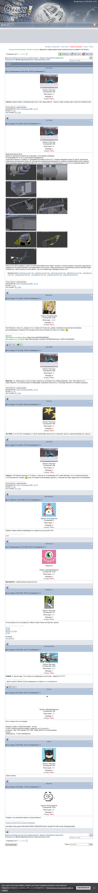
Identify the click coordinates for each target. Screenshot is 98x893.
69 (40, 593)
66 (40, 445)
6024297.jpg (39, 273)
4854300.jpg (71, 273)
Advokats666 (49, 646)
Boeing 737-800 (11, 631)
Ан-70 (18, 60)
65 (40, 404)
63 (40, 298)
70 (40, 650)
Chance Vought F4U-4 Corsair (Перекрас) (20, 823)
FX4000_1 (49, 590)
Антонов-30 (10, 638)
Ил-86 (8, 629)
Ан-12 (8, 628)
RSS (90, 47)
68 (45, 547)
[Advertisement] (49, 36)
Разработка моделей (54, 58)
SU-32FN (49, 68)
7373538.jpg (35, 275)
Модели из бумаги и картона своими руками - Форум (25, 58)
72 (40, 745)
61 (45, 71)
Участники (64, 47)
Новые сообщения (53, 47)
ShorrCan (49, 544)
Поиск (85, 47)
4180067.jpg (51, 275)
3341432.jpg (23, 273)
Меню (6, 25)
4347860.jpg (87, 273)
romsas (49, 401)
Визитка (9, 336)
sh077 (49, 742)
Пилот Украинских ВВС (24, 109)
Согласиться (83, 888)
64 (40, 350)
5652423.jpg (19, 275)
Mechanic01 (49, 496)
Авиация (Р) (9, 60)
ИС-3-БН (18, 112)
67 (42, 500)
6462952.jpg (67, 275)
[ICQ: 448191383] (20, 345)
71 (40, 693)
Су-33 (49, 689)
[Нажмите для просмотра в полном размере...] (21, 180)
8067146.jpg (55, 273)
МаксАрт (49, 295)
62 (40, 124)
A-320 (8, 633)
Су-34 (13, 111)
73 (40, 787)
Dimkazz (49, 783)
